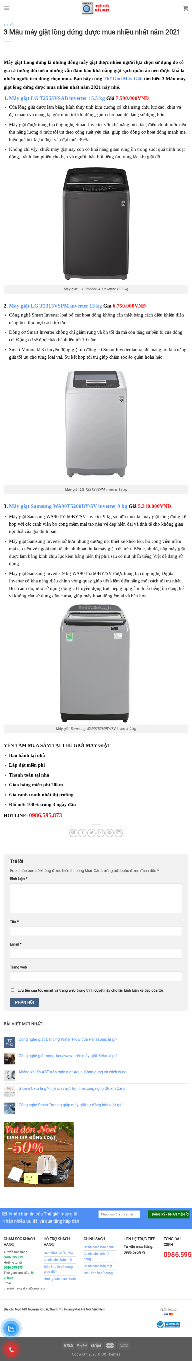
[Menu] (7, 8)
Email (16, 944)
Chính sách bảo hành (99, 1247)
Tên (14, 922)
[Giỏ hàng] (185, 8)
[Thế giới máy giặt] (96, 8)
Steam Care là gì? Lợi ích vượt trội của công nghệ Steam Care (72, 1088)
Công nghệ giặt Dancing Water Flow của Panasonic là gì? (68, 1039)
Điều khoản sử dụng (98, 1273)
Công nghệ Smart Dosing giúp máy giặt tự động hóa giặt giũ (70, 1105)
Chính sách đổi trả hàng (96, 1256)
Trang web (18, 967)
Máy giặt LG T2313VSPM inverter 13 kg (55, 306)
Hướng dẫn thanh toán (60, 1279)
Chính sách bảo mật (58, 1260)
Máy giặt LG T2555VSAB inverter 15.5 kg (57, 98)
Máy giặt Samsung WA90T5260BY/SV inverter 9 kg (68, 506)
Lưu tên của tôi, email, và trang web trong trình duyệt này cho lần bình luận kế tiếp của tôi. (91, 990)
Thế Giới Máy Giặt (123, 78)
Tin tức (10, 25)
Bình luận (19, 879)
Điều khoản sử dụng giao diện (58, 1269)
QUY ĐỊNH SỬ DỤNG (58, 1253)
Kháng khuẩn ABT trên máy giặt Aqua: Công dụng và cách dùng (72, 1072)
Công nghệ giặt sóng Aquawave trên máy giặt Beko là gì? (68, 1055)
